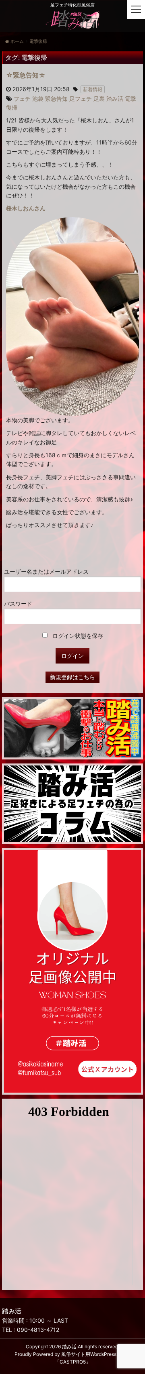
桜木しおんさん (26, 208)
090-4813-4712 (38, 1329)
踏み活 (69, 1346)
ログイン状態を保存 (77, 635)
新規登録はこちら (72, 677)
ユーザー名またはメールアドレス (46, 571)
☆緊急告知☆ (26, 75)
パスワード (18, 603)
